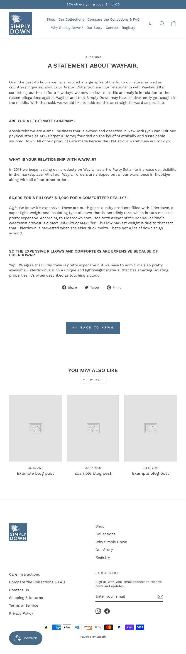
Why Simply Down (111, 542)
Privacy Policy (21, 613)
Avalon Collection (79, 87)
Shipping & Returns (26, 598)
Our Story (94, 28)
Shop (51, 19)
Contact (112, 28)
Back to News (96, 327)
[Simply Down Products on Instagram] (98, 611)
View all (93, 380)
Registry (128, 28)
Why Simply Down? (67, 28)
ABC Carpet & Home (57, 136)
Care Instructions (24, 574)
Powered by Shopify (93, 636)
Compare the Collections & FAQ (114, 19)
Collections (105, 534)
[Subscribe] (160, 596)
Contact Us (19, 590)
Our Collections (71, 19)
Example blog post (35, 473)
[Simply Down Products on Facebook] (107, 611)
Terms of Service (23, 605)
